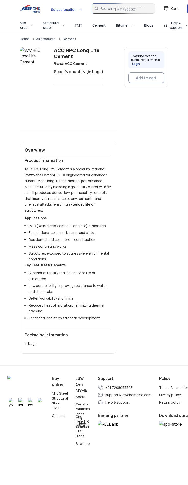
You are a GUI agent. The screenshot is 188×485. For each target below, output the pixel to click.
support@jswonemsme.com (128, 395)
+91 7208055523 (118, 387)
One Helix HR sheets (82, 421)
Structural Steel (60, 401)
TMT (56, 408)
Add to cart (146, 78)
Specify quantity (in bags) (78, 71)
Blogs (80, 436)
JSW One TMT (83, 429)
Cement (69, 38)
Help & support (117, 402)
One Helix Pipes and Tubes (81, 414)
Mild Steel (60, 393)
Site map (83, 443)
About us (81, 399)
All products (46, 38)
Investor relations (83, 406)
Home (24, 38)
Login (136, 64)
